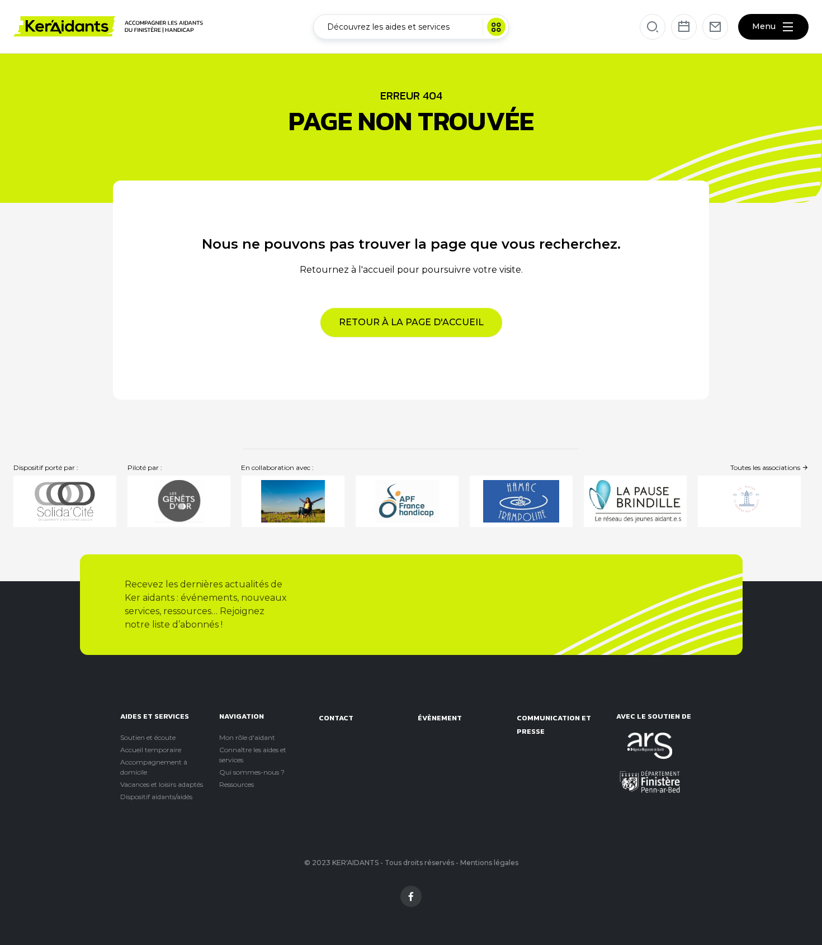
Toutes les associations (766, 467)
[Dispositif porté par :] (64, 501)
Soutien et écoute (148, 737)
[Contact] (715, 27)
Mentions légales (489, 862)
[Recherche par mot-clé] (652, 27)
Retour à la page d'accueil (411, 322)
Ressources (236, 784)
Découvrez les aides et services (388, 26)
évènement (440, 718)
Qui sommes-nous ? (252, 772)
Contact (336, 718)
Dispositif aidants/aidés (156, 796)
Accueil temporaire (150, 749)
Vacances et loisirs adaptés (161, 784)
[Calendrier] (684, 27)
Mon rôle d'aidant (247, 737)
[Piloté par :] (178, 501)
